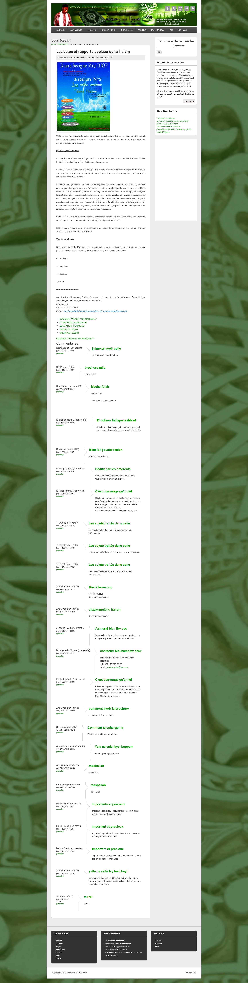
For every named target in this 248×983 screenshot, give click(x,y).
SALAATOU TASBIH (69, 332)
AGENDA (142, 29)
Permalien (60, 353)
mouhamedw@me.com (117, 667)
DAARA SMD (76, 29)
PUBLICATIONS (108, 29)
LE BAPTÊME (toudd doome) (73, 322)
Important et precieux (107, 826)
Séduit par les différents (113, 469)
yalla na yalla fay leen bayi (108, 871)
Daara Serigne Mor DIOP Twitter (174, 8)
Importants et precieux (108, 804)
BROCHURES (126, 29)
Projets (58, 946)
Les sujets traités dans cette (109, 523)
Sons (58, 955)
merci (88, 896)
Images (59, 952)
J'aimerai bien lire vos (111, 628)
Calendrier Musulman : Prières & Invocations (174, 129)
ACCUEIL (60, 29)
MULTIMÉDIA (157, 29)
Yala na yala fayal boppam (114, 746)
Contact (158, 943)
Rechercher (179, 45)
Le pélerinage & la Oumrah (167, 123)
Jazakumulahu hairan (104, 609)
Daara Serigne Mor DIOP (77, 972)
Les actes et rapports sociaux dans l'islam (173, 121)
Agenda (158, 940)
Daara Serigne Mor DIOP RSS (192, 8)
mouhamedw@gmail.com (115, 310)
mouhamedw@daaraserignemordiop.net (83, 310)
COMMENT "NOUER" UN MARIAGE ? (78, 318)
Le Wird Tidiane (111, 955)
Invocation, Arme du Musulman (169, 126)
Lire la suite (189, 101)
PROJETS (91, 29)
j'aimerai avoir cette (106, 348)
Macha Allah (100, 386)
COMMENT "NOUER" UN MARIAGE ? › (75, 338)
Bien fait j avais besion (105, 449)
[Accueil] (124, 25)
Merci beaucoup (100, 587)
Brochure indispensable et (116, 420)
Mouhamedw (191, 972)
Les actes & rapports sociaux (117, 946)
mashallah (96, 765)
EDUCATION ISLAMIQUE (71, 325)
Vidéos (58, 958)
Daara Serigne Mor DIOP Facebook (167, 8)
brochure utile (95, 367)
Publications (61, 949)
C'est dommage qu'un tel (113, 491)
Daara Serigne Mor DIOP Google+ (180, 8)
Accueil (53, 44)
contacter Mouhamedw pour (121, 650)
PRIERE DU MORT (68, 329)
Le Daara (59, 943)
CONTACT (182, 29)
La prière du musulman (166, 118)
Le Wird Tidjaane (163, 132)
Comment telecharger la (105, 727)
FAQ (171, 29)
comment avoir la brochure (109, 708)
